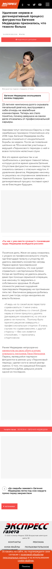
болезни (22, 429)
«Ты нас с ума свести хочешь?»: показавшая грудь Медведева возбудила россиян (26, 242)
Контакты (14, 542)
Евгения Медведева (38, 429)
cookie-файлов (26, 560)
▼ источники (9, 506)
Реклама (38, 542)
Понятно (26, 566)
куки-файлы (12, 547)
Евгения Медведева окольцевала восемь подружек (22, 96)
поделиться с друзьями (26, 39)
